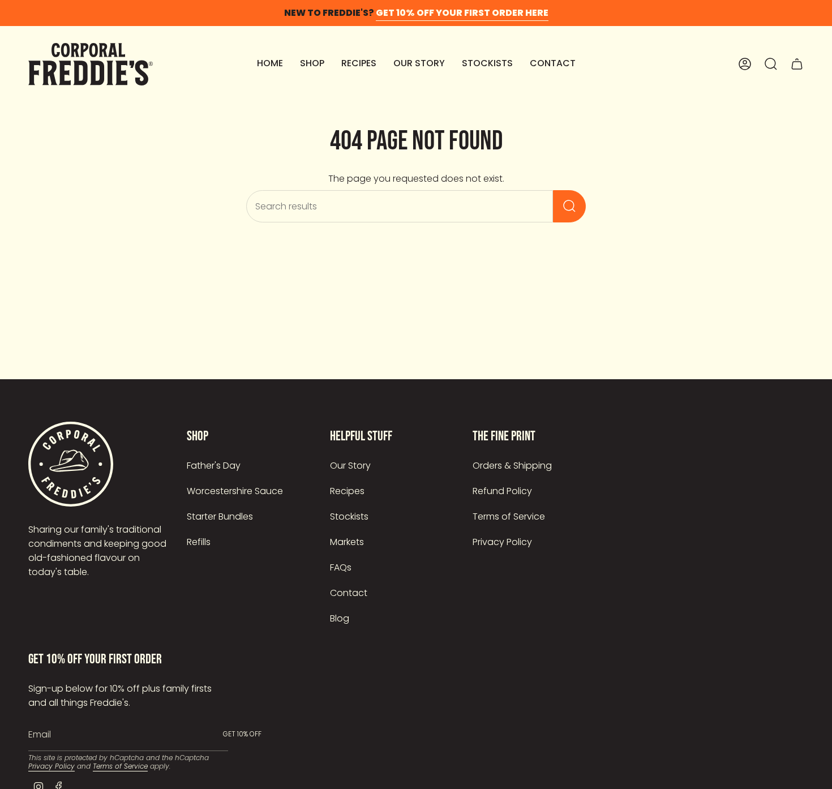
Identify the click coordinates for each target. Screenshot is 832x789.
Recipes (347, 491)
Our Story (350, 465)
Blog (339, 618)
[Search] (569, 206)
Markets (347, 541)
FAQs (340, 567)
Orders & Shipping (512, 465)
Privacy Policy (502, 541)
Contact (348, 592)
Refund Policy (502, 491)
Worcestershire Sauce (235, 491)
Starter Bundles (220, 516)
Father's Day (214, 465)
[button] (312, 64)
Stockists (349, 516)
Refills (199, 541)
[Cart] (797, 64)
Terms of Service (509, 516)
